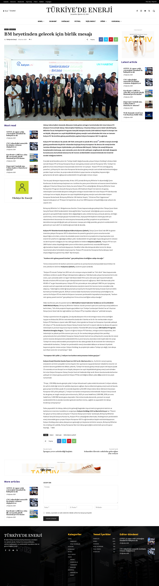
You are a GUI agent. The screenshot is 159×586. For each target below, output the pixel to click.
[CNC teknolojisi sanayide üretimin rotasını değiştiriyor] (34, 146)
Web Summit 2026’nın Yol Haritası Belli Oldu (133, 114)
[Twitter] (149, 11)
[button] (153, 11)
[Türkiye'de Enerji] (22, 188)
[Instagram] (141, 11)
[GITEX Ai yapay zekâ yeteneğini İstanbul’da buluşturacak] (34, 135)
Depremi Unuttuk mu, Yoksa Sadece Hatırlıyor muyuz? (16, 168)
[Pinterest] (111, 39)
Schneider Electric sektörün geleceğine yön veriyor (101, 452)
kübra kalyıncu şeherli (70, 435)
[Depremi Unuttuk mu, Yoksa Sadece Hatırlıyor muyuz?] (34, 169)
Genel (6, 29)
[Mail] (145, 11)
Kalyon (51, 435)
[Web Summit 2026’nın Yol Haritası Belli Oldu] (149, 115)
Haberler (12, 29)
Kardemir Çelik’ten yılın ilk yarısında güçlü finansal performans (16, 156)
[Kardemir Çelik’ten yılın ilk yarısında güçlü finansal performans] (34, 158)
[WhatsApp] (116, 39)
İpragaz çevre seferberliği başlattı (57, 451)
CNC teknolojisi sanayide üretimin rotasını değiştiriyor (17, 145)
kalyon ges (58, 435)
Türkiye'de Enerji (11, 39)
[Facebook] (137, 11)
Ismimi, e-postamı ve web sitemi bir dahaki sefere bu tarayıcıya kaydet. (69, 513)
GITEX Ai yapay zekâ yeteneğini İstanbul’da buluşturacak (15, 134)
